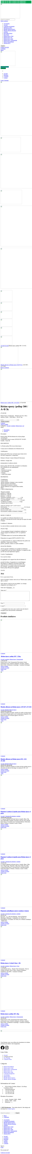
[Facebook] (3, 1048)
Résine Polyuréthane (9, 41)
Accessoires (7, 23)
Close (2, 1147)
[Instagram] (7, 1048)
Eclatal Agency (11, 1109)
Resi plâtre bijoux (8, 33)
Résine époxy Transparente (10, 40)
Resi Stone (6, 34)
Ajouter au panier (5, 421)
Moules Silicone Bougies (10, 30)
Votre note (4, 587)
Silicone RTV (7, 43)
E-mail (3, 606)
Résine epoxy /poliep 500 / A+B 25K (10, 402)
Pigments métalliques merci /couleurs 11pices (15, 911)
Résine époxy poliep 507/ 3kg (10, 1014)
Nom (2, 603)
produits (6, 32)
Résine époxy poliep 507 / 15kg (11, 656)
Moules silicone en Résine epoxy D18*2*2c (12, 364)
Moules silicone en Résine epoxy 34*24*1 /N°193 (16, 707)
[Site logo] (10, 18)
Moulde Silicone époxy (9, 29)
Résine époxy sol (8, 37)
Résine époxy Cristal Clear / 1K (11, 963)
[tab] (17, 430)
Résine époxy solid (8, 39)
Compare (6, 1143)
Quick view (3, 669)
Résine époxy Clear (8, 36)
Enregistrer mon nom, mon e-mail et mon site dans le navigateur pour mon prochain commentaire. (14, 609)
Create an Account (5, 1152)
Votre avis (3, 590)
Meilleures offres (8, 27)
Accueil (6, 25)
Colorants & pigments (9, 26)
